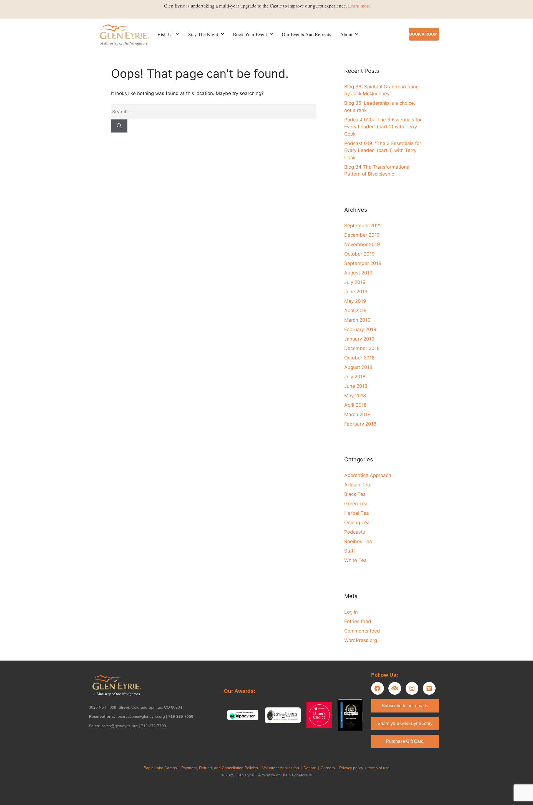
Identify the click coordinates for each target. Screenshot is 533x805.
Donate (309, 768)
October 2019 (359, 254)
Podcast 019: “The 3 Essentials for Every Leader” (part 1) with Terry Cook (382, 150)
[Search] (119, 126)
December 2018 (361, 348)
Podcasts (354, 532)
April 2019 (355, 310)
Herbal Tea (356, 513)
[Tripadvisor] (394, 688)
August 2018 (358, 367)
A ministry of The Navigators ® (284, 775)
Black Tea (355, 494)
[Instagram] (412, 688)
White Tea (355, 560)
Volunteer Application (280, 768)
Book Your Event (250, 34)
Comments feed (362, 631)
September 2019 (362, 263)
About (346, 34)
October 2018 (359, 358)
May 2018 (355, 395)
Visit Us (165, 34)
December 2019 (362, 235)
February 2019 (360, 329)
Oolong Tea (357, 522)
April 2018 (355, 405)
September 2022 (363, 225)
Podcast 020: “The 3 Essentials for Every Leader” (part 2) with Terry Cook (383, 127)
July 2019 (355, 282)
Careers (328, 768)
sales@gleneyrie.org (120, 726)
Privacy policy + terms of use (364, 768)
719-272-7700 (153, 726)
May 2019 (355, 301)
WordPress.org (360, 640)
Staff (349, 551)
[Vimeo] (429, 688)
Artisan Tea (357, 485)
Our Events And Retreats (306, 34)
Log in (351, 612)
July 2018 (354, 376)
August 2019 (358, 273)
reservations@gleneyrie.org (140, 716)
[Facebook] (377, 688)
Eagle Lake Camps (160, 768)
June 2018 (355, 386)
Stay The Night (203, 34)
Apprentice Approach (367, 475)
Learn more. (360, 5)
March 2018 (357, 414)
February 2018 (360, 424)
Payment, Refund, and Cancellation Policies (219, 768)
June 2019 (356, 291)
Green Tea (356, 503)
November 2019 (362, 244)
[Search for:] (213, 111)
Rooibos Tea (358, 541)
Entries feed (357, 621)
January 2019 (359, 339)
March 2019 (357, 320)
